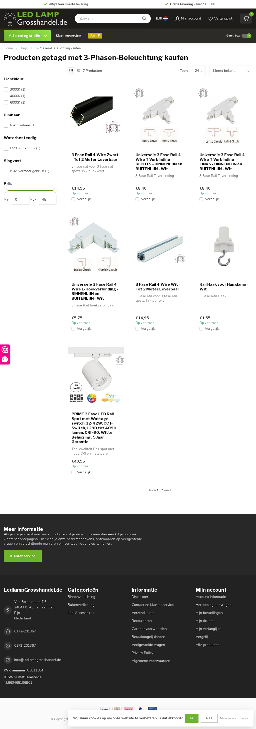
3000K (17, 89)
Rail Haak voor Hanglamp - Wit (224, 286)
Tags (24, 48)
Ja (191, 718)
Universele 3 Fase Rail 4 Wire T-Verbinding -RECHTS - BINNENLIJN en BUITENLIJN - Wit (159, 162)
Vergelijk (84, 199)
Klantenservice (68, 35)
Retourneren (142, 620)
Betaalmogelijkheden (148, 636)
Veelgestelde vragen (148, 644)
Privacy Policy (142, 652)
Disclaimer (140, 596)
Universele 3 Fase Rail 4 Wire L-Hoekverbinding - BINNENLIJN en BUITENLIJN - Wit (95, 291)
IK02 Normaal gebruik (29, 171)
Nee (209, 718)
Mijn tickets (205, 620)
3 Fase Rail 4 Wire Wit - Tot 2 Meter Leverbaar (158, 286)
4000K (17, 96)
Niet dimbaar (23, 125)
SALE (95, 35)
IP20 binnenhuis (25, 148)
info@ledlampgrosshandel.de (37, 659)
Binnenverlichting (81, 596)
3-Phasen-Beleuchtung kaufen (58, 48)
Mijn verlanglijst (208, 628)
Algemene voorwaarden (151, 660)
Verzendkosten (144, 612)
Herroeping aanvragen (214, 604)
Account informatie (211, 596)
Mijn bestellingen (209, 612)
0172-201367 (25, 631)
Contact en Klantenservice (153, 604)
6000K (17, 102)
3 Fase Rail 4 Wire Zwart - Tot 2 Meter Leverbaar (95, 157)
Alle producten (208, 644)
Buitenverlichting (81, 604)
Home (8, 48)
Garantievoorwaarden (149, 628)
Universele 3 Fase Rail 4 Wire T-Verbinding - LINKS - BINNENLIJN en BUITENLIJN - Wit (222, 162)
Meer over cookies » (234, 718)
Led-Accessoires (81, 612)
